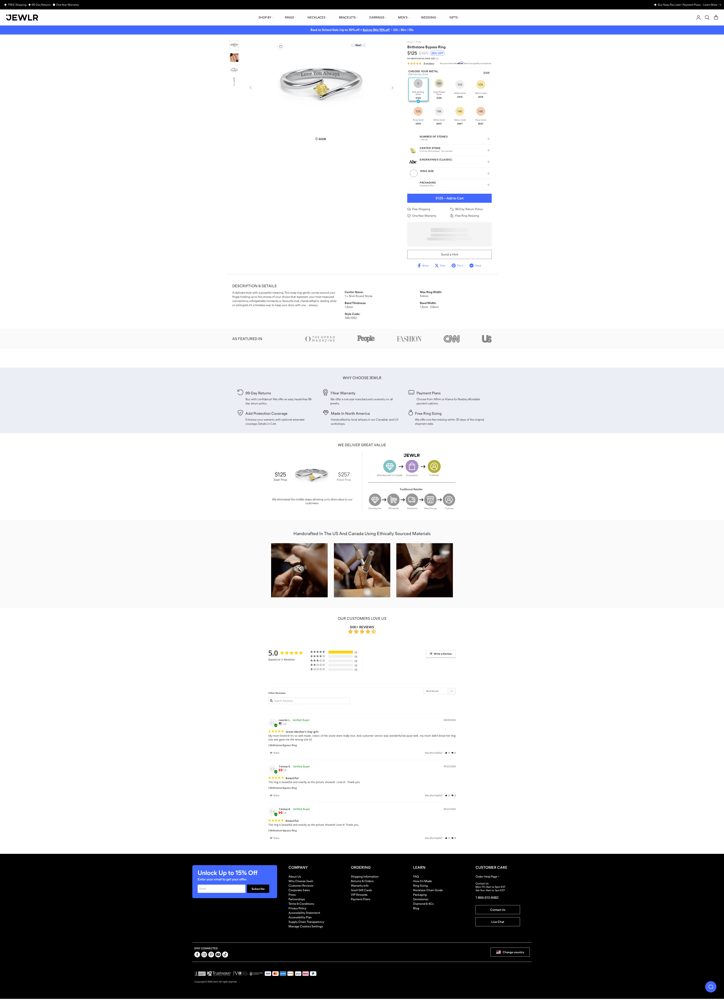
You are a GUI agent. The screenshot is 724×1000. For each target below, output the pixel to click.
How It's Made (422, 880)
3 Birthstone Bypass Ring (282, 745)
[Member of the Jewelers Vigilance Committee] (240, 973)
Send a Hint (449, 254)
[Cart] (716, 17)
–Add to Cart (449, 198)
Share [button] (276, 752)
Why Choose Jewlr (300, 880)
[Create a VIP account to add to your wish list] (281, 47)
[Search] (707, 17)
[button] (447, 752)
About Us (294, 876)
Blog (416, 908)
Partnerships (296, 899)
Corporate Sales (299, 890)
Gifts (453, 17)
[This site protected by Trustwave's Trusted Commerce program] (219, 973)
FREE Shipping (17, 4)
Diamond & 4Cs (423, 903)
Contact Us (497, 909)
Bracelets (347, 17)
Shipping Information (365, 876)
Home (410, 42)
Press (292, 894)
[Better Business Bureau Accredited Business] (200, 973)
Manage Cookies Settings (305, 926)
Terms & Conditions (301, 903)
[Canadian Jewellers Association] (257, 973)
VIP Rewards (359, 894)
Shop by (264, 17)
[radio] (418, 89)
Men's (403, 17)
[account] (698, 17)
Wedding (428, 17)
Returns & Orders (362, 880)
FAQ (416, 876)
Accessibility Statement (304, 912)
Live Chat (497, 921)
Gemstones (420, 899)
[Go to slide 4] (234, 82)
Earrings (376, 17)
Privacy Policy (297, 908)
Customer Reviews (300, 885)
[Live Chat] (710, 986)
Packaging (420, 894)
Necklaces (316, 17)
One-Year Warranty (67, 4)
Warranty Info (360, 885)
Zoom (322, 139)
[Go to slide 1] (234, 45)
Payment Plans (360, 899)
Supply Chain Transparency (306, 921)
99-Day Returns (41, 4)
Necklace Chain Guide (428, 890)
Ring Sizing (420, 885)
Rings (289, 17)
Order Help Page (486, 876)
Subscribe (258, 888)
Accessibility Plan (300, 917)
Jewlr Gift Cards (361, 890)
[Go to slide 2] (234, 57)
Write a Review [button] (443, 653)
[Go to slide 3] (234, 70)
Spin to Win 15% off (376, 29)
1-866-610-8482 (487, 897)
